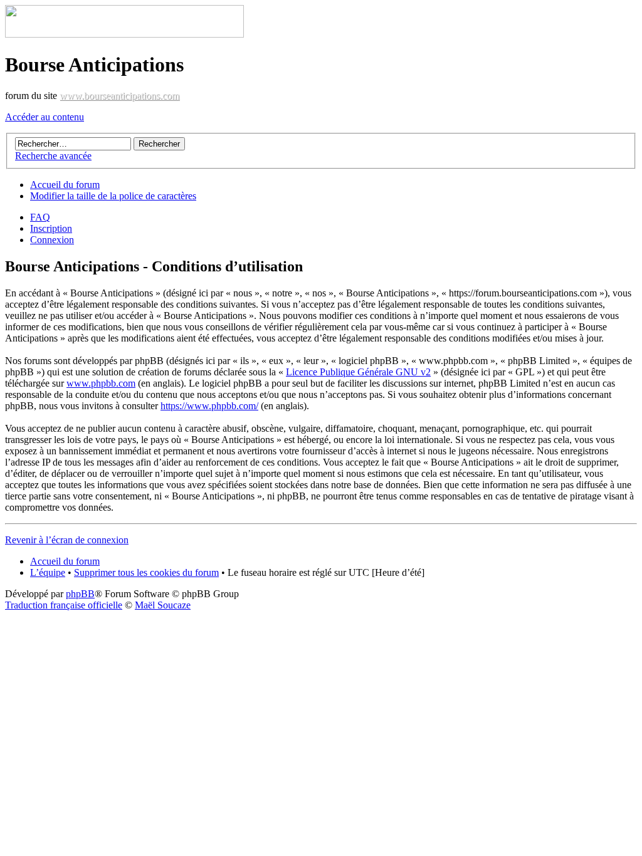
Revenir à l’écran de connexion (67, 540)
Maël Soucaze (163, 605)
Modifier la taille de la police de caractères (113, 196)
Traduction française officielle (63, 605)
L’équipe (47, 572)
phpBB (80, 593)
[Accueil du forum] (124, 34)
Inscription (51, 228)
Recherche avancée (53, 155)
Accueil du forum (65, 184)
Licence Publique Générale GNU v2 (358, 372)
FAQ (40, 217)
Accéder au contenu (44, 117)
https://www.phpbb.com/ (209, 405)
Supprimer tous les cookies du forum (146, 572)
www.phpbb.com (100, 383)
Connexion (52, 239)
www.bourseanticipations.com (119, 95)
